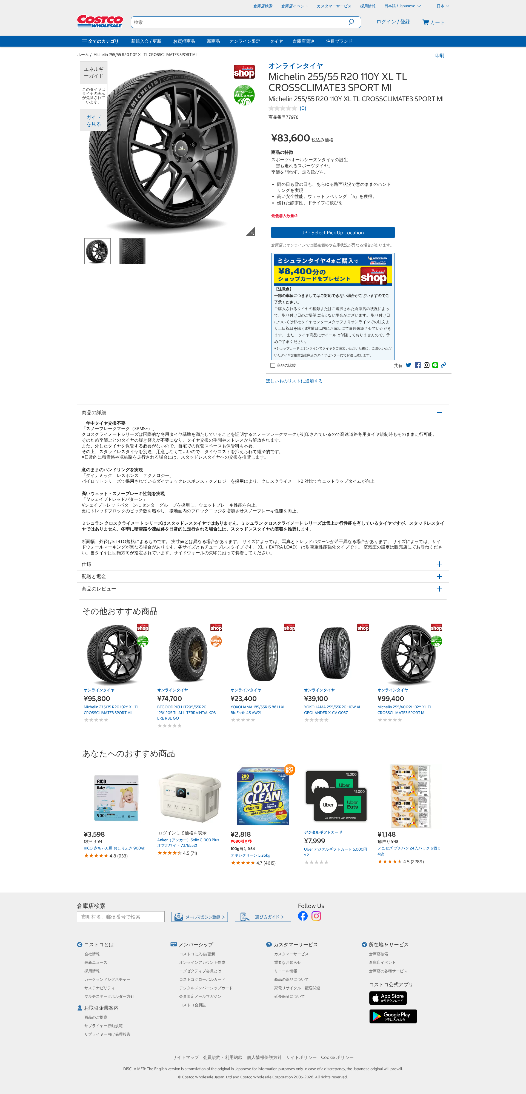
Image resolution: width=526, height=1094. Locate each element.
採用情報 (92, 970)
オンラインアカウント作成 (202, 962)
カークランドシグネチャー (107, 979)
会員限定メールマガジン (200, 996)
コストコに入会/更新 (197, 953)
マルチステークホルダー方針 (109, 996)
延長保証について (289, 996)
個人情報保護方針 (264, 1057)
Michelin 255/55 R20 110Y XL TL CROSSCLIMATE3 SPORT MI (144, 54)
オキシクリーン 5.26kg (250, 855)
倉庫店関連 (304, 41)
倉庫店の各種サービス (388, 970)
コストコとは (99, 944)
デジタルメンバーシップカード (206, 987)
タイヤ (276, 41)
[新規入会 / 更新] (162, 41)
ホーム (83, 54)
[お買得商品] (196, 41)
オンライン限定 (245, 41)
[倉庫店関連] (316, 41)
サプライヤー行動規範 (103, 1025)
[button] (354, 22)
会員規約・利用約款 (222, 1057)
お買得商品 (184, 41)
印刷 (439, 55)
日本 (440, 6)
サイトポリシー (301, 1057)
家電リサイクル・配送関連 (297, 987)
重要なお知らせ (287, 962)
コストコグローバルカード (202, 979)
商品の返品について (291, 979)
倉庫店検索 (91, 906)
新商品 (213, 41)
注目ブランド (339, 41)
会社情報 (92, 953)
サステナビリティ (99, 987)
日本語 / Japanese (400, 5)
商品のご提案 (95, 1017)
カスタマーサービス (296, 944)
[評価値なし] (284, 108)
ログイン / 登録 (393, 21)
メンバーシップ (196, 944)
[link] (408, 365)
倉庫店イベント (382, 962)
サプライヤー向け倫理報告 (107, 1034)
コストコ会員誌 (192, 1004)
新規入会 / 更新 (146, 41)
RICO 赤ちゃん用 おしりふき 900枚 (114, 848)
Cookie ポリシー (337, 1057)
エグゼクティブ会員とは (200, 970)
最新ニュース (95, 962)
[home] (100, 21)
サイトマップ (186, 1057)
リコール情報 (285, 970)
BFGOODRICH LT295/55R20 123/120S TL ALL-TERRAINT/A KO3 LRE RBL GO (186, 712)
